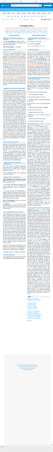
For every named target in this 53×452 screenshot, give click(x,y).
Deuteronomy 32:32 (32, 239)
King (46, 31)
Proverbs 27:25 (46, 150)
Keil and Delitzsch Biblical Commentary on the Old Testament (39, 78)
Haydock (24, 31)
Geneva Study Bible (9, 254)
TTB (41, 32)
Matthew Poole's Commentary (12, 177)
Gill (14, 31)
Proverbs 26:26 (46, 125)
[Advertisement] (27, 346)
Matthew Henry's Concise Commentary (14, 88)
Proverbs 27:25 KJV (31, 309)
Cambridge (22, 30)
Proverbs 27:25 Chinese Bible (34, 315)
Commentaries (6, 19)
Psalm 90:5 (16, 149)
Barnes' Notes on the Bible (11, 142)
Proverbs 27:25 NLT (31, 304)
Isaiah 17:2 (30, 135)
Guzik (19, 31)
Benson (16, 30)
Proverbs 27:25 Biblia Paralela (34, 314)
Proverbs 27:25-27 (7, 51)
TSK (46, 32)
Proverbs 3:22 (42, 282)
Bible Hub (29, 320)
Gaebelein (7, 31)
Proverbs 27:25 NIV (31, 303)
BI (18, 30)
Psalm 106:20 (46, 255)
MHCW (19, 32)
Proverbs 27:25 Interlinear (33, 298)
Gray (17, 31)
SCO (38, 32)
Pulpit (30, 32)
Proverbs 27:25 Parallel (32, 312)
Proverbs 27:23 (21, 157)
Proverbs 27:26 (43, 210)
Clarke (27, 30)
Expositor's (39, 30)
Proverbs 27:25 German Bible (34, 318)
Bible (2, 19)
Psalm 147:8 (42, 46)
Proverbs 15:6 (30, 158)
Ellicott (34, 30)
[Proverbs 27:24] (1, 205)
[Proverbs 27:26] (51, 205)
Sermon (34, 32)
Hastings (29, 31)
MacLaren (11, 32)
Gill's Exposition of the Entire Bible (13, 212)
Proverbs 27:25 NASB (32, 307)
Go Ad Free (2, 446)
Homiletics (34, 31)
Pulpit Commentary (33, 49)
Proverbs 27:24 (45, 143)
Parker (23, 32)
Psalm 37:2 (10, 149)
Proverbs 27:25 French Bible (33, 317)
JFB (38, 31)
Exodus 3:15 (43, 185)
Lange (7, 32)
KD (40, 31)
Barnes (11, 30)
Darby (31, 30)
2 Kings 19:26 (6, 151)
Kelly (43, 31)
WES (43, 32)
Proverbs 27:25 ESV (31, 306)
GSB (12, 31)
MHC (16, 32)
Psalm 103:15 (22, 149)
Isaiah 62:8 (42, 166)
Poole (27, 32)
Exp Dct (44, 30)
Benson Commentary (9, 49)
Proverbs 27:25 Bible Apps (33, 311)
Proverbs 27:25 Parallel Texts (34, 300)
